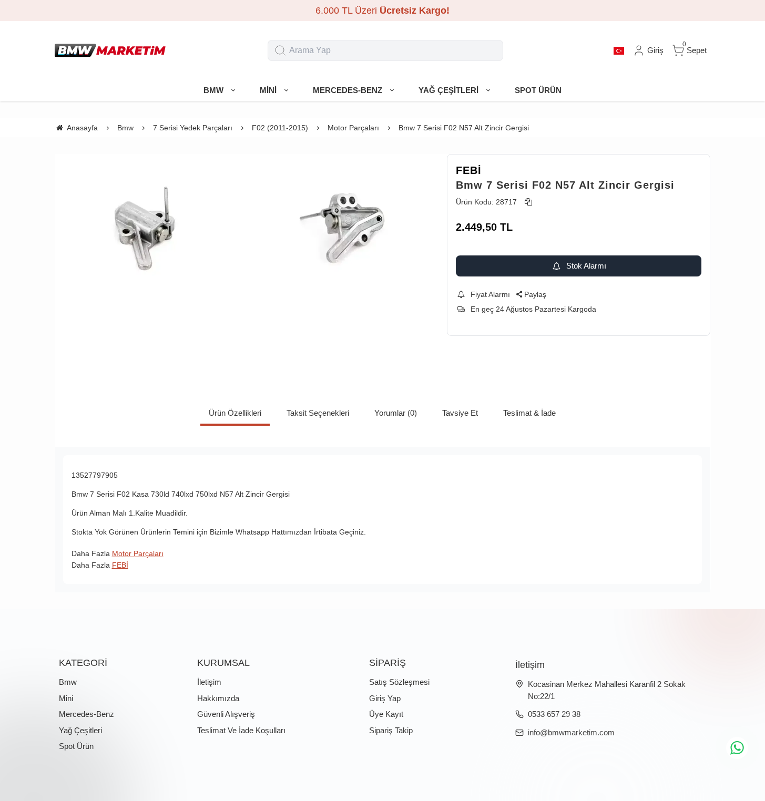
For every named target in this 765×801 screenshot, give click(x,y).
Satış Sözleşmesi (399, 681)
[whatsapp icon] (737, 748)
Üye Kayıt (386, 714)
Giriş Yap (385, 698)
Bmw (68, 681)
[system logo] (110, 50)
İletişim (209, 681)
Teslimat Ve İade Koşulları (241, 730)
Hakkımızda (218, 698)
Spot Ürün (76, 746)
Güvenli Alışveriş (226, 714)
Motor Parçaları (138, 553)
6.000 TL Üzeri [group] (382, 10)
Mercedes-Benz (86, 714)
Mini (66, 698)
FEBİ (469, 170)
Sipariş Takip (391, 730)
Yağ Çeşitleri (80, 730)
